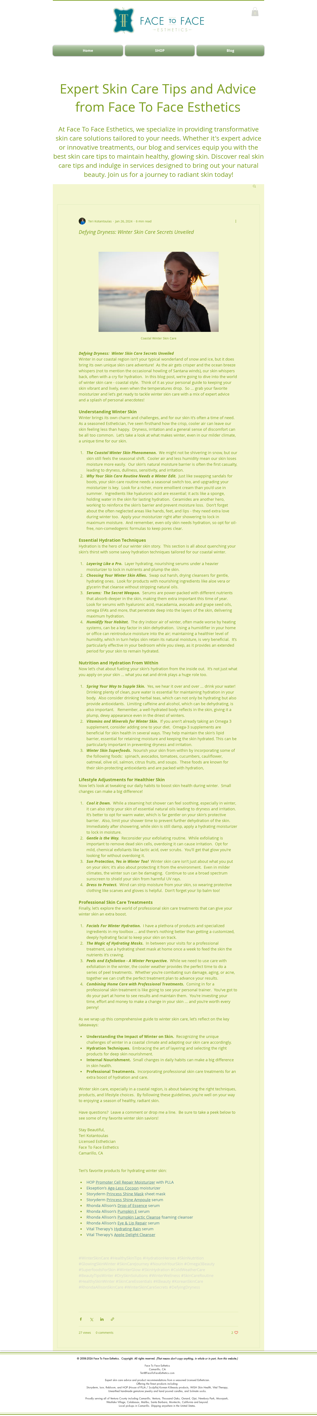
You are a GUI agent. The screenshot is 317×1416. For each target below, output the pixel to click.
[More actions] (235, 221)
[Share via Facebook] (81, 1319)
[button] (255, 11)
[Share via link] (112, 1319)
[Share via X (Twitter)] (91, 1319)
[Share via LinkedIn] (102, 1319)
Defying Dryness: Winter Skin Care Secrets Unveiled (136, 231)
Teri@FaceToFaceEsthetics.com (157, 1373)
